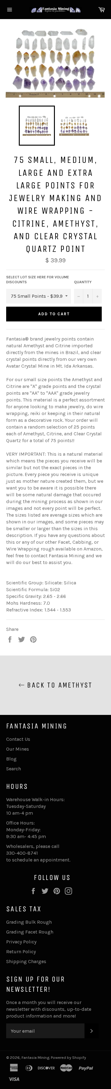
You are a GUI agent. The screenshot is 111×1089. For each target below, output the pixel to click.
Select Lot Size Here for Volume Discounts (37, 279)
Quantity (83, 282)
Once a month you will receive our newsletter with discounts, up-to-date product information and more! (48, 1009)
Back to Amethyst (58, 685)
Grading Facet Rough (29, 932)
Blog (11, 759)
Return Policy (21, 951)
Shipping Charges (26, 961)
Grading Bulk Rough (29, 922)
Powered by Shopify (68, 1057)
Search (13, 769)
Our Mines (17, 749)
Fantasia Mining (35, 1057)
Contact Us (18, 739)
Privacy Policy (21, 942)
